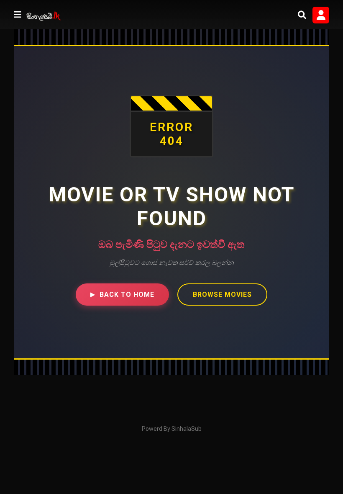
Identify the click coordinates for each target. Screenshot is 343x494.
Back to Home (122, 294)
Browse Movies (222, 294)
